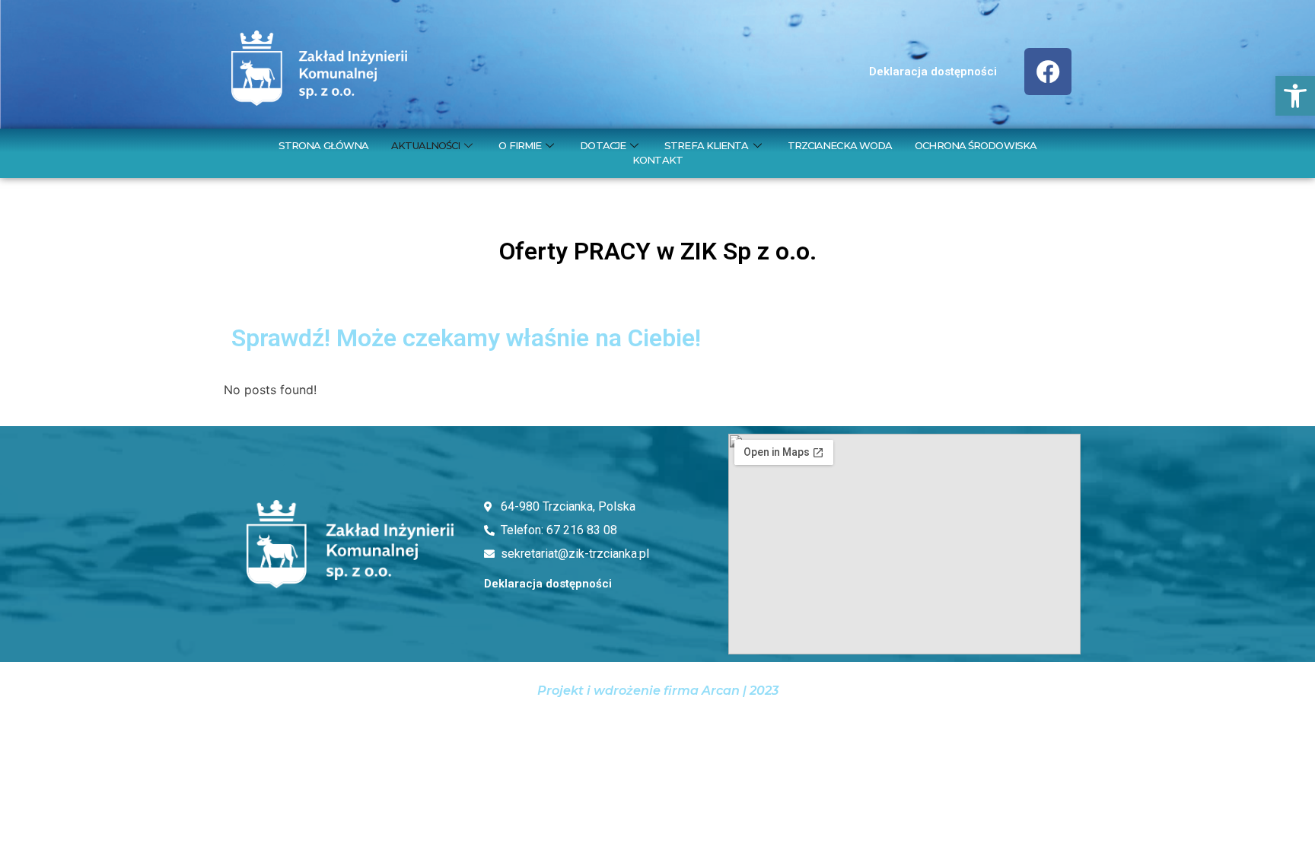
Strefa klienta (706, 145)
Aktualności (425, 145)
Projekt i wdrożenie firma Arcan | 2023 (657, 690)
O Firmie (519, 145)
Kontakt (657, 160)
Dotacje (603, 145)
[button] (1295, 96)
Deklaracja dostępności (933, 71)
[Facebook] (1047, 71)
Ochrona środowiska (975, 145)
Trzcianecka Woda (840, 145)
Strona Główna (323, 145)
